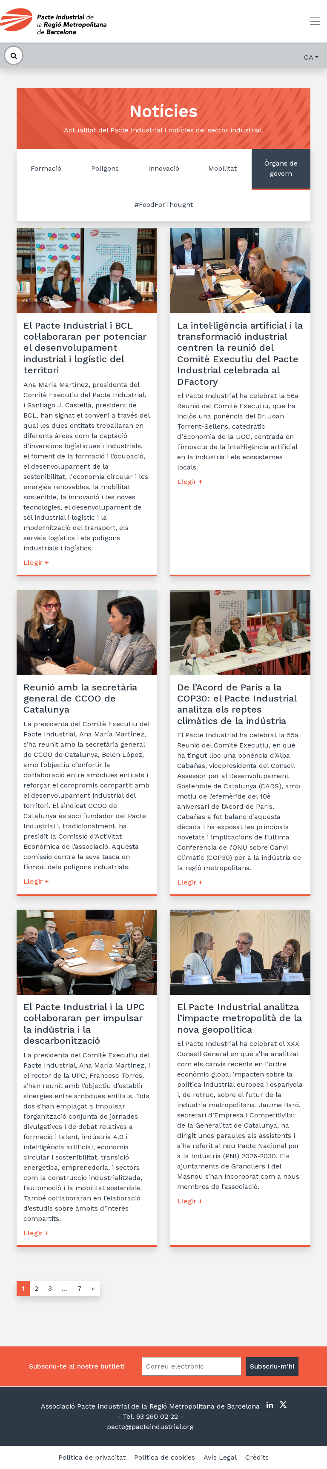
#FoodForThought (164, 204)
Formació (46, 168)
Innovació (163, 168)
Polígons (105, 168)
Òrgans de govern (281, 168)
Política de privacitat (92, 1457)
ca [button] (308, 57)
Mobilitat (222, 168)
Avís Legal (220, 1457)
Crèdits (257, 1457)
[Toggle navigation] (315, 21)
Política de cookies (164, 1457)
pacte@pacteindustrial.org (150, 1427)
